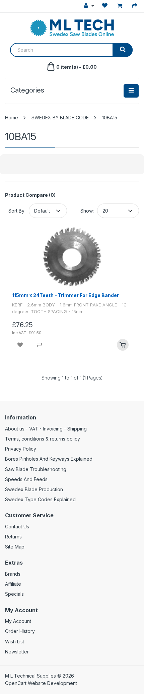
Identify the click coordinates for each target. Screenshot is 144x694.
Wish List (14, 641)
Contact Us (17, 526)
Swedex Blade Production (34, 489)
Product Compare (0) (30, 195)
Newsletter (17, 651)
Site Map (14, 547)
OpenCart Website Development (41, 683)
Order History (20, 631)
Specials (14, 594)
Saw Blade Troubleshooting (35, 469)
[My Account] (89, 5)
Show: (87, 211)
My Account (18, 621)
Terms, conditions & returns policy (42, 439)
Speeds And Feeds (26, 479)
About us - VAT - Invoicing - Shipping (46, 428)
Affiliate (13, 584)
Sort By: (16, 211)
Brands (12, 574)
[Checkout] (135, 5)
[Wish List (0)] (105, 5)
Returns (13, 536)
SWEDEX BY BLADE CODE (60, 117)
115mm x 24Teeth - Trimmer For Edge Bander (65, 295)
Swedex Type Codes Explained (40, 499)
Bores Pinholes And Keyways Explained (48, 459)
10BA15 (109, 117)
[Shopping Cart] (120, 5)
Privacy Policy (20, 449)
